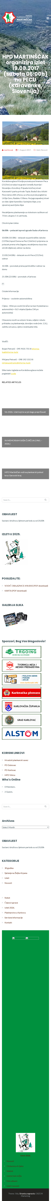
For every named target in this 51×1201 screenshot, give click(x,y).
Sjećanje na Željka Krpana (16, 873)
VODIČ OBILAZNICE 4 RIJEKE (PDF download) (26, 585)
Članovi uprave (11, 902)
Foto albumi (12, 1181)
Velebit (10, 1171)
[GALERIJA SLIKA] (15, 627)
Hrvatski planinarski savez (16, 760)
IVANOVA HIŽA (14, 1176)
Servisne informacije (14, 917)
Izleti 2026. (10, 907)
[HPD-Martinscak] (17, 32)
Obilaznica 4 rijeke (15, 1166)
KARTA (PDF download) (16, 590)
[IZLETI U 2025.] (15, 565)
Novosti (44, 150)
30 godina (9, 868)
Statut (7, 897)
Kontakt (8, 922)
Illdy (17, 1193)
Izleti (38, 150)
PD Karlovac (10, 770)
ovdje (13, 373)
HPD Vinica (10, 775)
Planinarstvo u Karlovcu (15, 912)
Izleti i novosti (13, 1186)
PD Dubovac (10, 765)
